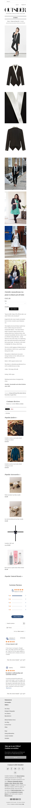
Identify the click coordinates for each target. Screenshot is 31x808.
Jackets (20, 393)
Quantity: (7, 306)
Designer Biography (10, 711)
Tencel (13, 785)
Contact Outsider (9, 735)
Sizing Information (9, 733)
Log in (17, 4)
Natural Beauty (8, 795)
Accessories (8, 702)
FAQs (6, 731)
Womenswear (8, 700)
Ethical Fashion (20, 776)
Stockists (7, 738)
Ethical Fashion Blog (16, 790)
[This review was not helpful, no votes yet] (23, 660)
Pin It (12, 409)
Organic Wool (13, 394)
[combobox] (19, 631)
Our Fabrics (8, 713)
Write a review (19, 403)
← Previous (7, 413)
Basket (24, 4)
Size (6, 301)
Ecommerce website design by (17, 804)
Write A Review (17, 616)
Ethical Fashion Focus (10, 719)
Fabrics (7, 704)
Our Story (7, 708)
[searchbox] (14, 623)
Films (6, 727)
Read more (8, 688)
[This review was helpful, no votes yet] (20, 660)
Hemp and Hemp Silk (15, 21)
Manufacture (8, 716)
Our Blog (7, 722)
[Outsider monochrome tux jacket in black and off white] (15, 41)
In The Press (8, 724)
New (8, 394)
